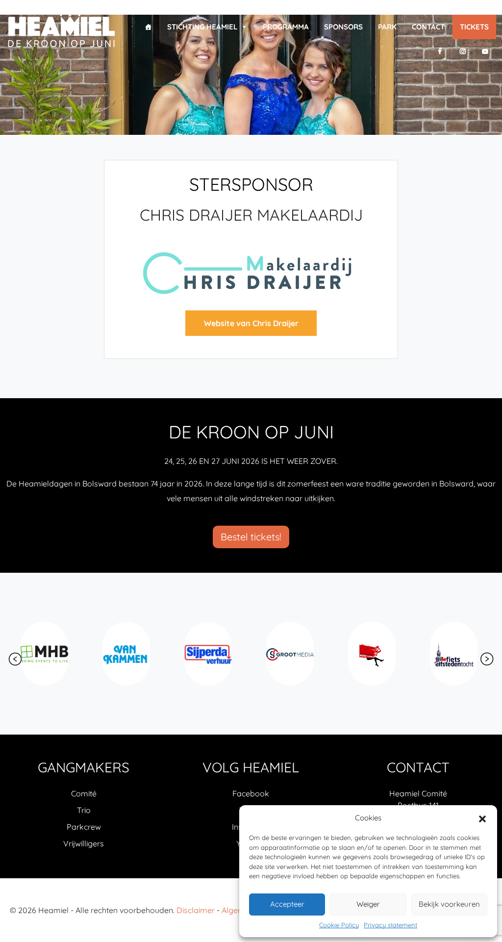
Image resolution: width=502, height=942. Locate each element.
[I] (463, 51)
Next (487, 659)
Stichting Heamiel (202, 26)
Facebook (250, 793)
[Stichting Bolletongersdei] (454, 654)
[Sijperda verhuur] (127, 654)
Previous (15, 659)
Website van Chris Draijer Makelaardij (251, 327)
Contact (428, 26)
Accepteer (287, 904)
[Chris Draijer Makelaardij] (251, 272)
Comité (84, 793)
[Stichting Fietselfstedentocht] (373, 654)
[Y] (485, 51)
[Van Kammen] (45, 654)
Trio (84, 810)
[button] (482, 818)
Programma (286, 26)
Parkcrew (84, 827)
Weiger (368, 904)
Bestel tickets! (251, 537)
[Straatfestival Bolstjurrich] (291, 654)
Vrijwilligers (83, 843)
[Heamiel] (61, 32)
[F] (440, 51)
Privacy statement (390, 925)
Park (387, 26)
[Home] (148, 27)
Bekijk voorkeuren (449, 904)
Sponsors (343, 26)
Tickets (474, 26)
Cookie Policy (339, 925)
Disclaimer (195, 910)
